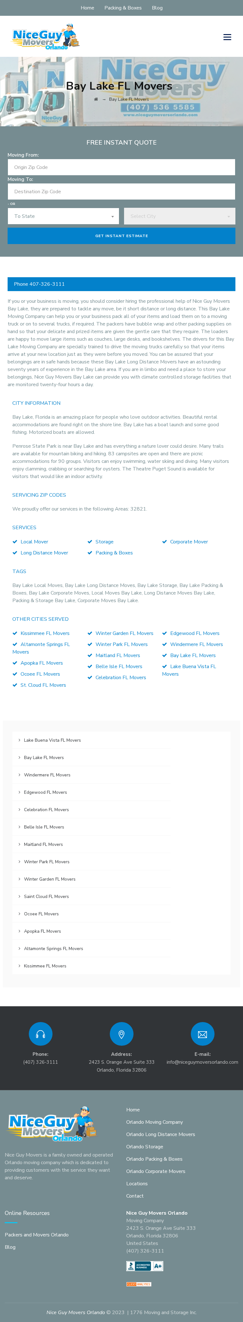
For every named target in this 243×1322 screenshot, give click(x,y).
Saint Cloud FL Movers (46, 897)
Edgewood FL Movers (195, 633)
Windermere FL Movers (196, 644)
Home (87, 7)
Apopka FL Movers (42, 663)
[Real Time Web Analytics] (139, 1283)
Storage (105, 541)
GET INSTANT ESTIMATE (121, 235)
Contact (135, 1196)
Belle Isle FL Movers (119, 666)
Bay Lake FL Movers (193, 655)
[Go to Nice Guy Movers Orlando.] (96, 99)
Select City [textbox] (143, 216)
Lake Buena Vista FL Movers (52, 740)
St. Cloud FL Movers (43, 685)
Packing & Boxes (123, 7)
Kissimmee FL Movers (45, 633)
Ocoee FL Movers (40, 674)
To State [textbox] (24, 216)
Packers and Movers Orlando (37, 1234)
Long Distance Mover (44, 552)
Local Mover (34, 541)
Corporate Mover (189, 541)
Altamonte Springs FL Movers (53, 949)
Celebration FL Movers (121, 677)
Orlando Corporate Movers (155, 1171)
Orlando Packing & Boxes (154, 1159)
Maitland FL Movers (118, 655)
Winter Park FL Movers (122, 644)
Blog (157, 7)
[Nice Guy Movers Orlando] (45, 36)
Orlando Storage (144, 1146)
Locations (137, 1183)
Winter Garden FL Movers (124, 633)
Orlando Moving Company (154, 1122)
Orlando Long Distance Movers (160, 1134)
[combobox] (63, 216)
